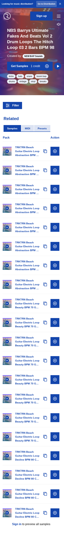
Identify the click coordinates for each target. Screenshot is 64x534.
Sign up (41, 15)
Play (7, 151)
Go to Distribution (46, 4)
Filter (15, 105)
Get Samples (25, 66)
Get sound (54, 151)
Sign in (17, 524)
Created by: (25, 55)
